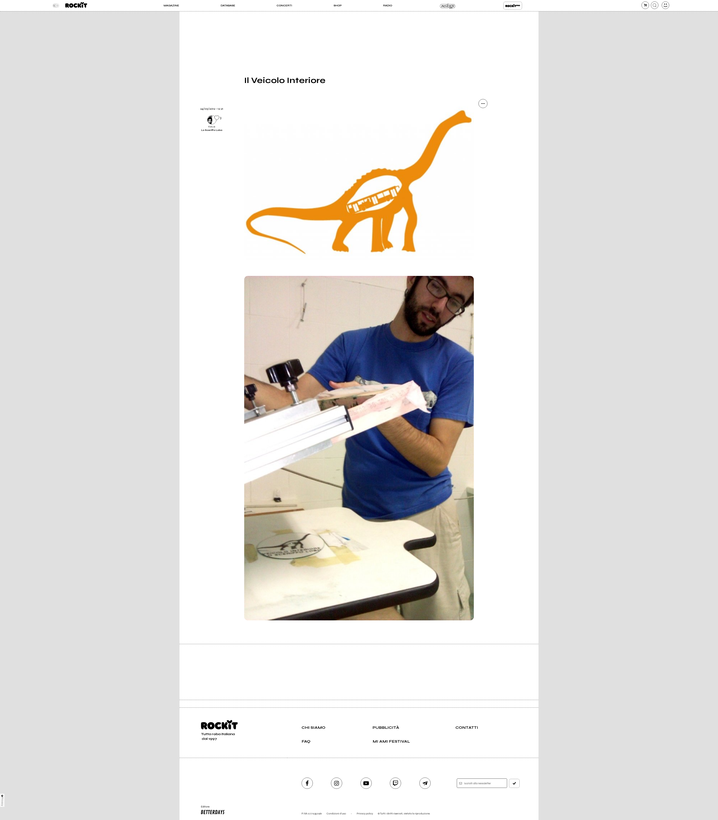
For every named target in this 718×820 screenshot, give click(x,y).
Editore (203, 808)
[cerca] (654, 5)
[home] (76, 5)
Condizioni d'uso (336, 813)
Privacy (2, 801)
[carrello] (645, 5)
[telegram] (425, 783)
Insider (447, 5)
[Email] (482, 116)
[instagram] (336, 783)
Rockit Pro (512, 6)
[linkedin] (482, 167)
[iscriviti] (514, 783)
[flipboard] (482, 128)
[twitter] (482, 141)
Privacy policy (365, 813)
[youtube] (366, 783)
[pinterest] (482, 179)
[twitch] (395, 783)
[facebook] (482, 154)
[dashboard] (665, 5)
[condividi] (482, 103)
